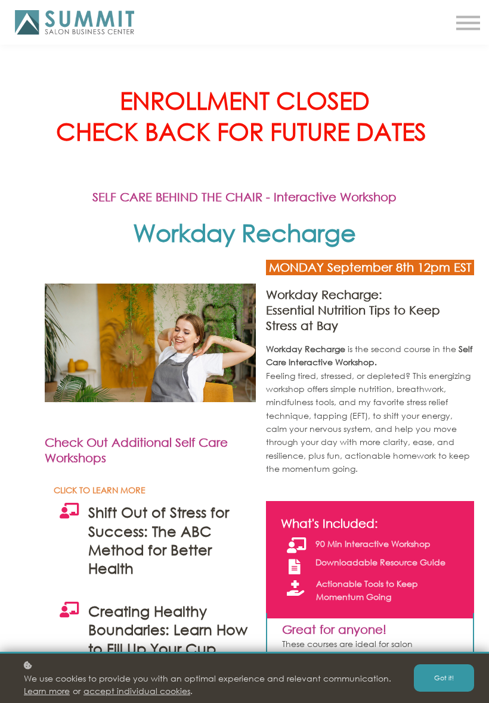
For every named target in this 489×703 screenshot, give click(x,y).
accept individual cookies (136, 690)
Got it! (444, 678)
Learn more (47, 690)
